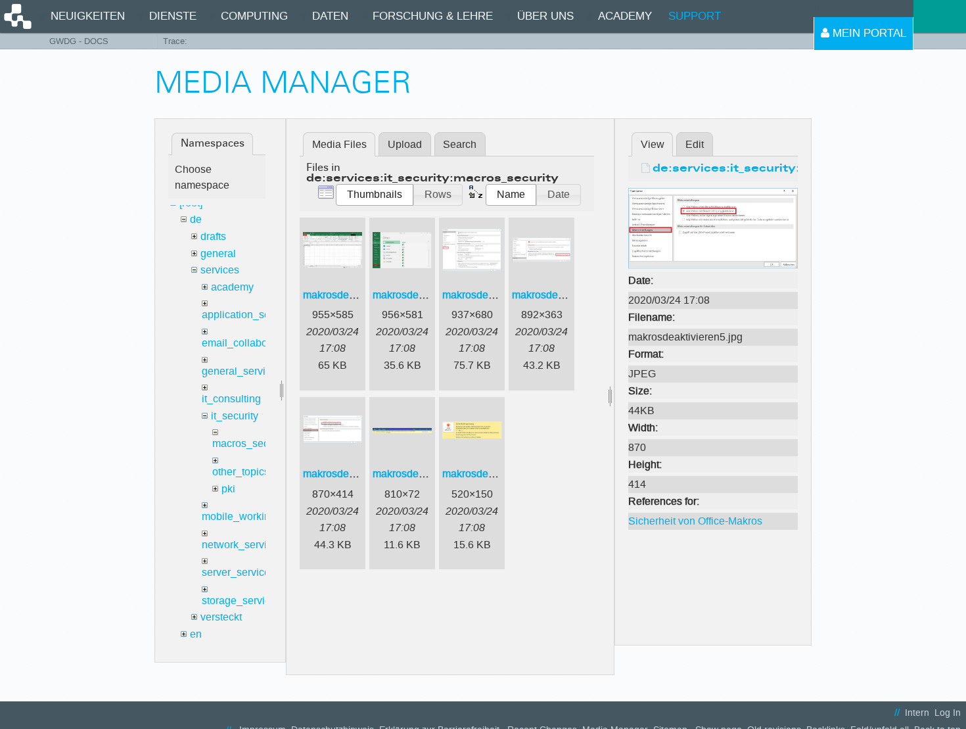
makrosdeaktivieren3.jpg (499, 294)
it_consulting (231, 398)
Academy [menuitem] (625, 16)
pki (228, 488)
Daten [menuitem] (330, 16)
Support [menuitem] (694, 16)
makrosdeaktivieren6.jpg (430, 473)
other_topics (240, 471)
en (196, 634)
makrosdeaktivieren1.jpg (360, 294)
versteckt (221, 617)
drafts (213, 236)
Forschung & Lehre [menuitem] (433, 16)
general (218, 253)
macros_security (250, 443)
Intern (917, 713)
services (219, 269)
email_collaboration (248, 342)
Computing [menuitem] (254, 16)
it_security (234, 415)
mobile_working (239, 516)
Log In (947, 713)
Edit (694, 144)
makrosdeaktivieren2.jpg (430, 294)
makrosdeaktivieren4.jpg (569, 294)
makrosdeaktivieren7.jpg (499, 473)
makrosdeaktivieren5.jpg (360, 473)
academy (232, 287)
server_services (238, 572)
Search (459, 144)
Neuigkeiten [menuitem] (88, 16)
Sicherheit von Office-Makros (695, 521)
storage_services (241, 600)
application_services (250, 314)
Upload (405, 144)
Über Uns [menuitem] (545, 16)
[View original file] (713, 227)
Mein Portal (867, 33)
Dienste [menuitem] (172, 16)
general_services (242, 371)
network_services (242, 544)
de (196, 219)
